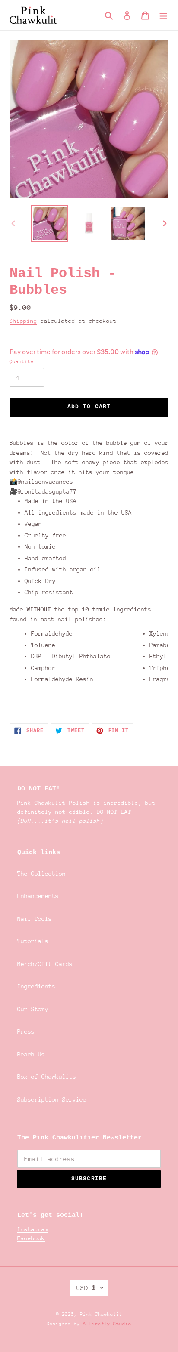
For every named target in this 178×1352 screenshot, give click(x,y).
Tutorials (32, 941)
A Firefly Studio (105, 1324)
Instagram (32, 1229)
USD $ (86, 1287)
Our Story (32, 1009)
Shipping (23, 321)
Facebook (31, 1238)
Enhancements (38, 895)
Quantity (22, 361)
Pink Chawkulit (101, 1314)
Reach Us (31, 1054)
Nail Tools (34, 918)
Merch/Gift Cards (45, 963)
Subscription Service (51, 1099)
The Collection (41, 873)
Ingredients (36, 986)
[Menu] (163, 15)
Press (26, 1031)
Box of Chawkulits (46, 1076)
